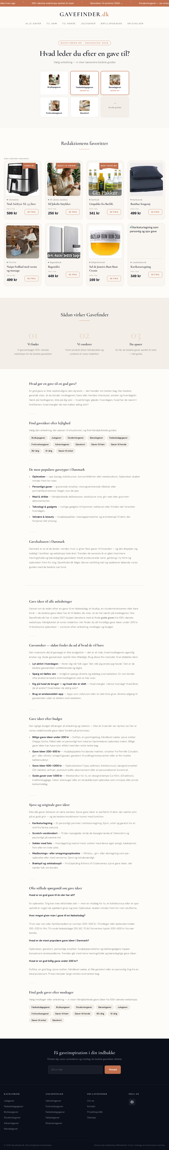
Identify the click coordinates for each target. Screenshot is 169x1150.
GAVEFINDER (84, 14)
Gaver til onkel (65, 450)
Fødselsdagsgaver (118, 437)
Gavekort (80, 444)
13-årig (48, 450)
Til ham (52, 23)
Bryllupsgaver (111, 23)
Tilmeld (113, 1069)
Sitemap (91, 1117)
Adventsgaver (62, 444)
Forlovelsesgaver (40, 444)
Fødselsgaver (53, 1117)
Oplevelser (135, 23)
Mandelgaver (11, 1128)
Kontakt (91, 1106)
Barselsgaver (96, 437)
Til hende (69, 23)
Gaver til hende (118, 444)
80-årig (35, 450)
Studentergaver (76, 437)
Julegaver (88, 23)
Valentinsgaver (53, 1100)
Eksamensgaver (54, 1123)
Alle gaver (33, 23)
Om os (90, 1100)
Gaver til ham (98, 444)
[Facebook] (132, 1102)
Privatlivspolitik (95, 1111)
